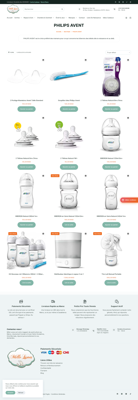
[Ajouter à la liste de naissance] (43, 60)
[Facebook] (115, 2)
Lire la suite (69, 225)
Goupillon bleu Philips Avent (69, 100)
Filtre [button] (12, 52)
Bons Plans (44, 2)
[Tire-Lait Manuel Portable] (111, 250)
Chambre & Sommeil (44, 18)
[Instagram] (119, 2)
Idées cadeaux (108, 18)
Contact (82, 18)
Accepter (10, 392)
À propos (44, 371)
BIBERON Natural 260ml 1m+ (26, 216)
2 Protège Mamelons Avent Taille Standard (26, 100)
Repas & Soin (28, 18)
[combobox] (41, 9)
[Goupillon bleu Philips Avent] (69, 77)
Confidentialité (46, 368)
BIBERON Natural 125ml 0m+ (111, 158)
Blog (42, 373)
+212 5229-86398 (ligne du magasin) (103, 331)
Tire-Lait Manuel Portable (111, 274)
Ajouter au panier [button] (26, 109)
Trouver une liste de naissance (52, 363)
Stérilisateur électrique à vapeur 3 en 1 (69, 274)
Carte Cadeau (35, 2)
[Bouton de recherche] (62, 9)
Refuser (20, 392)
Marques (72, 18)
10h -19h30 (121, 10)
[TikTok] (126, 2)
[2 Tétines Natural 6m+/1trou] (111, 77)
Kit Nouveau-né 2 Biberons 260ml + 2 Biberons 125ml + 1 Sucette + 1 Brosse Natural (41, 274)
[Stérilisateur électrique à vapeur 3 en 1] (69, 250)
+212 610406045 (81, 331)
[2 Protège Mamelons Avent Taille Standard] (26, 77)
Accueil (9, 18)
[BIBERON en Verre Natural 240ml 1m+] (111, 192)
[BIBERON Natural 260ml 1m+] (26, 192)
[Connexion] (126, 18)
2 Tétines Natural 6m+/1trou (111, 100)
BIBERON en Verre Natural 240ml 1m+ (111, 216)
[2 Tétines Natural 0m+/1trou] (26, 134)
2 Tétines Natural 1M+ (68, 158)
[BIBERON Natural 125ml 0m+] (111, 134)
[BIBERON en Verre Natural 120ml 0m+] (69, 192)
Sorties (17, 18)
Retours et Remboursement (50, 366)
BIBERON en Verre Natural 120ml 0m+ (69, 216)
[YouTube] (123, 2)
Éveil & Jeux (60, 18)
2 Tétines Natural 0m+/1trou (27, 158)
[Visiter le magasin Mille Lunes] (102, 348)
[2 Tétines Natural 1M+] (69, 134)
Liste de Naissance (94, 18)
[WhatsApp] (130, 2)
